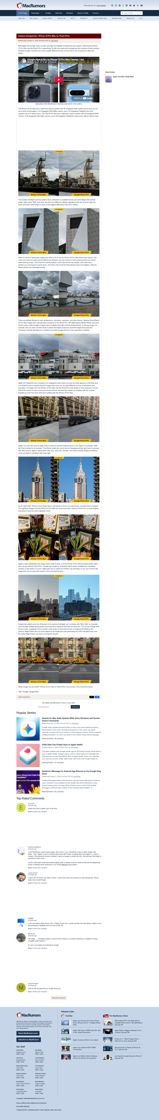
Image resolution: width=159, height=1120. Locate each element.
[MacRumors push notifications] (134, 5)
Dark (59, 1109)
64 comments (59, 792)
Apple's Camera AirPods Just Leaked (85, 1040)
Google (25, 691)
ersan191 (31, 803)
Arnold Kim (19, 1050)
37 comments (59, 762)
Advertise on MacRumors (28, 1040)
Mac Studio (34, 18)
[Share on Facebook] (97, 697)
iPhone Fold (61, 18)
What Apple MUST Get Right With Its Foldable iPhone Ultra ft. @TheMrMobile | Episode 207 (129, 1023)
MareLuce (31, 934)
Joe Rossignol (39, 1058)
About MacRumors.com (28, 1033)
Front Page (23, 13)
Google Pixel (33, 691)
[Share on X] (91, 697)
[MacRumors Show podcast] (112, 5)
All (141, 18)
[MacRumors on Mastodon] (126, 5)
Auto (52, 1109)
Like (39, 811)
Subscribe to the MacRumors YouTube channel (52, 104)
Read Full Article (47, 738)
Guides (48, 13)
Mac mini (22, 18)
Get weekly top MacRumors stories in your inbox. (58, 703)
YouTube (68, 1016)
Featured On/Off (21, 1109)
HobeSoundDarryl (34, 847)
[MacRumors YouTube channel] (130, 5)
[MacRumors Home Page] (31, 5)
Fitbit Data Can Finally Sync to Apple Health (62, 745)
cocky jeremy (33, 873)
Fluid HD (46, 1109)
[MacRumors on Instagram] (116, 5)
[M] (21, 992)
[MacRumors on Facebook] (119, 5)
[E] (21, 812)
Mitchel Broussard (22, 1065)
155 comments (24, 697)
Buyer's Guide (83, 13)
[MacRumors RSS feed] (138, 5)
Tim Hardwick (39, 1065)
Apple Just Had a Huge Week (123, 77)
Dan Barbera (20, 1081)
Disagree (44, 811)
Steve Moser (20, 1089)
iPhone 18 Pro (47, 18)
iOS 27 (73, 18)
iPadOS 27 (84, 18)
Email (17, 1053)
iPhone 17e (130, 18)
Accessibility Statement (22, 1106)
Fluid (42, 1109)
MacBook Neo (117, 18)
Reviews (69, 13)
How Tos (58, 13)
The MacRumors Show (118, 1016)
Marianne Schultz (40, 1073)
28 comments (59, 738)
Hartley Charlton (21, 1073)
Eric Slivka (38, 1050)
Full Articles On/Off (33, 1109)
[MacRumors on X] (123, 5)
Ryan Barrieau (39, 1081)
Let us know (101, 5)
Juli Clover (54, 41)
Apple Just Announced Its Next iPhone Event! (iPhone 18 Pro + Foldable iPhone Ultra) (87, 1023)
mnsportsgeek (33, 983)
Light (55, 1109)
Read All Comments (59, 998)
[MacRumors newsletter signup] (141, 5)
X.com (22, 1053)
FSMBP (30, 918)
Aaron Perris (39, 1089)
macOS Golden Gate (100, 18)
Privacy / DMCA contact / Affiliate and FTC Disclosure (31, 1103)
